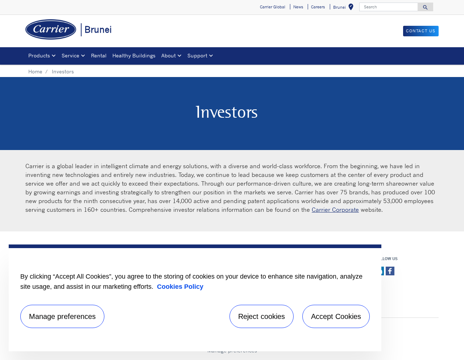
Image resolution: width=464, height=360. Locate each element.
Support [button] (197, 55)
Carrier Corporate (335, 209)
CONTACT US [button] (421, 30)
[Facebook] (390, 270)
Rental (99, 55)
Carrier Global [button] (272, 6)
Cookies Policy (180, 286)
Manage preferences (62, 316)
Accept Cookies (336, 316)
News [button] (298, 6)
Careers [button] (318, 6)
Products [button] (39, 55)
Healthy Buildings (134, 55)
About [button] (168, 55)
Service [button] (70, 55)
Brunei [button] (344, 8)
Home (35, 71)
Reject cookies (261, 316)
